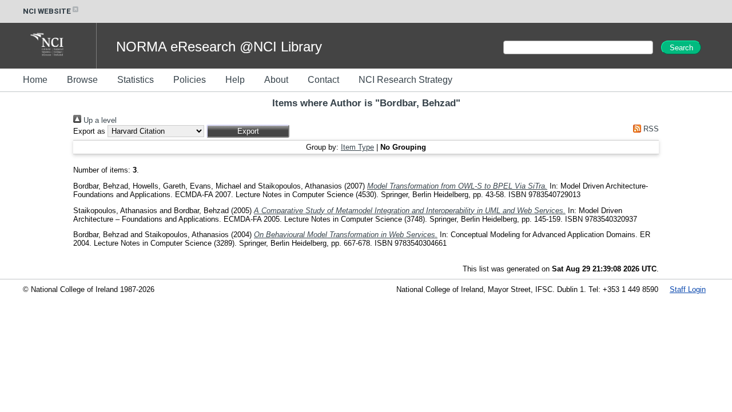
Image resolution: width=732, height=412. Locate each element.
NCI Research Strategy (405, 80)
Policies (189, 80)
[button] (247, 131)
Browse (82, 80)
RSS (650, 129)
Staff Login (688, 289)
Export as (89, 131)
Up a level (99, 120)
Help (235, 80)
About (276, 80)
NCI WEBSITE (47, 11)
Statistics (135, 80)
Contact (323, 80)
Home (35, 80)
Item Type (357, 147)
